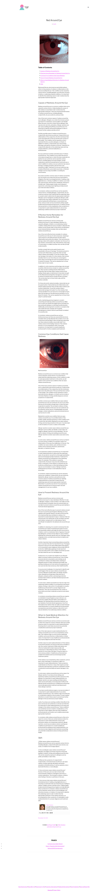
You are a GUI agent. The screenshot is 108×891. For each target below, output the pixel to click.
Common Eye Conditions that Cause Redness (52, 75)
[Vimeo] (45, 813)
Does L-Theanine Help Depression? (55, 846)
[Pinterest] (42, 813)
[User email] (51, 813)
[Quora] (48, 813)
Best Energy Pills (40, 886)
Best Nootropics (22, 886)
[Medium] (50, 813)
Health (54, 24)
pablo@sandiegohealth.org (54, 827)
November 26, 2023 (43, 818)
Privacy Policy (56, 890)
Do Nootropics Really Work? (55, 844)
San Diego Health (51, 825)
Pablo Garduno (61, 825)
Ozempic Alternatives (52, 886)
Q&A (41, 84)
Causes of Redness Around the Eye (49, 71)
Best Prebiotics (74, 886)
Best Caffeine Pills (85, 886)
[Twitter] (44, 813)
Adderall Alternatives (64, 886)
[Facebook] (39, 813)
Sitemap (50, 890)
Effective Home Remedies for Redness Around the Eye (55, 73)
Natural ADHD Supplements (55, 848)
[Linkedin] (40, 813)
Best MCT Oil (31, 886)
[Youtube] (47, 813)
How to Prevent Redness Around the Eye (51, 77)
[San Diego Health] (51, 7)
